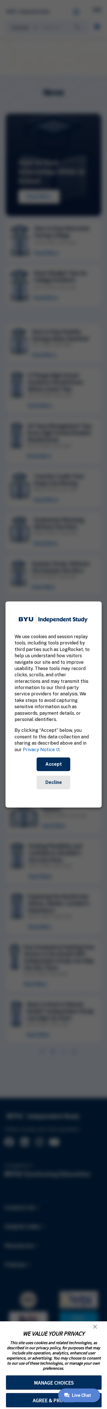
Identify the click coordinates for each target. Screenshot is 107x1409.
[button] (95, 1327)
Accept (53, 764)
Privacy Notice (39, 749)
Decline (53, 782)
